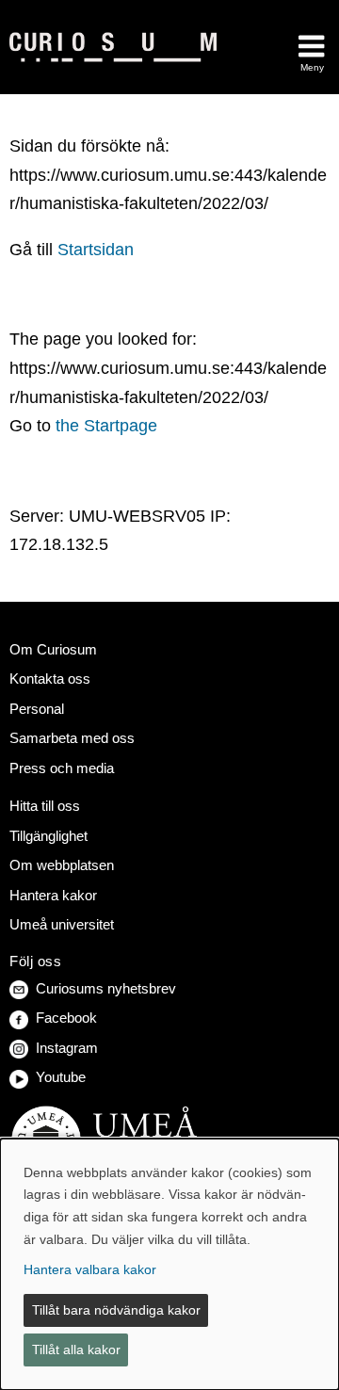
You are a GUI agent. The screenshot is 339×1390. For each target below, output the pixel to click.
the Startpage (106, 425)
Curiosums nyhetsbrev (106, 988)
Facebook (66, 1018)
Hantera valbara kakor (90, 1269)
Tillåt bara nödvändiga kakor (116, 1309)
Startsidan (95, 249)
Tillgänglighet (48, 836)
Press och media (61, 768)
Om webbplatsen (61, 865)
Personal (36, 709)
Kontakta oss (49, 679)
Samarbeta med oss (72, 738)
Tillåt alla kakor (76, 1349)
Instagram (67, 1048)
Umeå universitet (61, 924)
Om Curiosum (53, 649)
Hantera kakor (53, 895)
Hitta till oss (44, 806)
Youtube (61, 1077)
